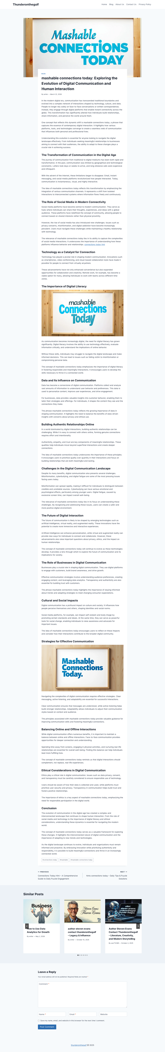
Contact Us (131, 4)
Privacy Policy (145, 4)
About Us (120, 4)
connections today (50, 860)
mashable (64, 860)
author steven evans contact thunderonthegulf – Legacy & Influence (82, 932)
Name (42, 1014)
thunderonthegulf (79, 1045)
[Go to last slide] (27, 926)
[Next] (138, 926)
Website (104, 1014)
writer (46, 94)
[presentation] (41, 911)
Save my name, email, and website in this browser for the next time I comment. (72, 1021)
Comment (44, 984)
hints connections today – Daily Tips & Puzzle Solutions (106, 875)
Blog (111, 4)
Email (73, 1014)
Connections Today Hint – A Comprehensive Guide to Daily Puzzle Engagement (58, 875)
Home (104, 4)
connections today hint (94, 244)
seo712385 (115, 943)
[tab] (78, 955)
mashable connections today (81, 860)
